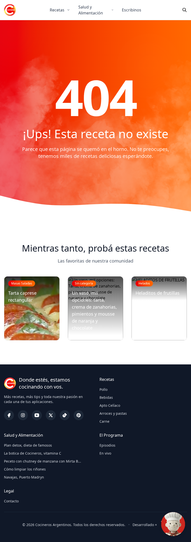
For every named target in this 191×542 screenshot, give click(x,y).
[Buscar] (184, 9)
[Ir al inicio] (10, 10)
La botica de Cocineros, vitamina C (32, 453)
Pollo (103, 389)
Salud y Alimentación (90, 10)
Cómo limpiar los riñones (25, 469)
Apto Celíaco (109, 405)
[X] (51, 415)
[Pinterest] (79, 415)
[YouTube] (37, 415)
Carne (104, 421)
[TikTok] (65, 415)
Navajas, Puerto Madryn (24, 477)
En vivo (105, 453)
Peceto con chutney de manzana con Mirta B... (42, 461)
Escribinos (131, 10)
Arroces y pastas (113, 413)
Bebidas (106, 397)
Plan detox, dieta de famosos (28, 445)
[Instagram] (23, 415)
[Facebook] (9, 415)
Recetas (57, 10)
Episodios (107, 445)
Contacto (11, 501)
